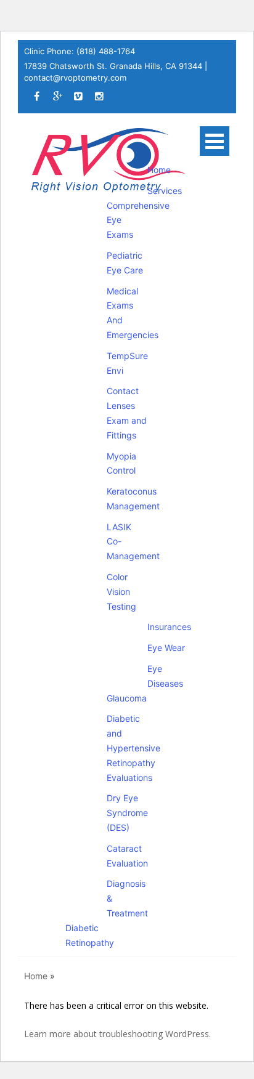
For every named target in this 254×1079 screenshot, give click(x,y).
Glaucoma (127, 698)
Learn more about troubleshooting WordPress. (117, 1034)
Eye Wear (166, 647)
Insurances (169, 626)
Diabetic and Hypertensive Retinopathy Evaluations (133, 747)
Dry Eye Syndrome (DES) (127, 813)
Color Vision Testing (121, 592)
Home (159, 169)
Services (164, 190)
